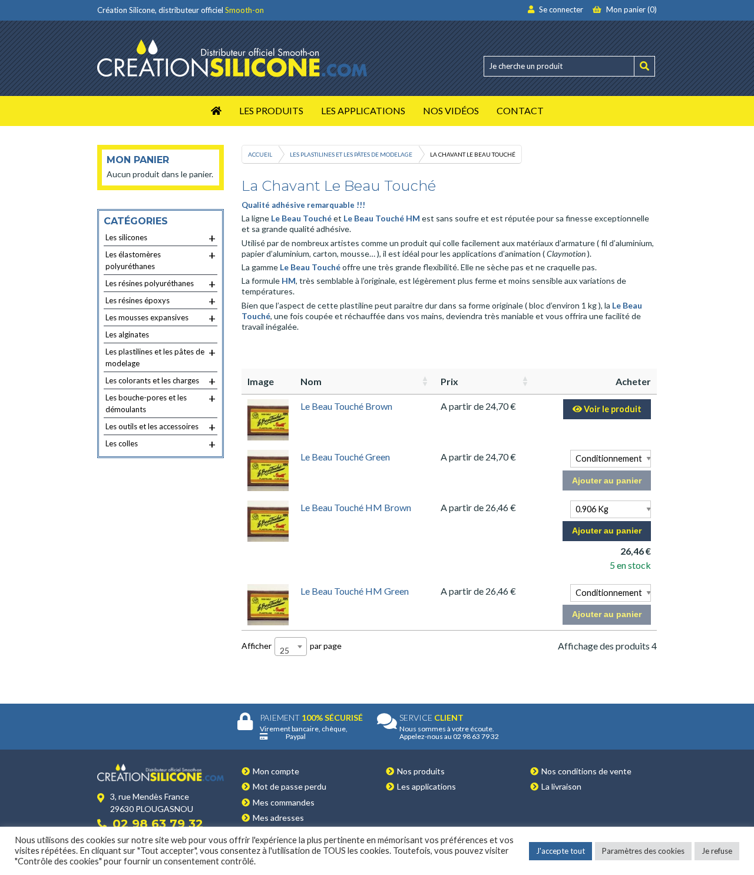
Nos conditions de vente (586, 771)
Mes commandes (284, 802)
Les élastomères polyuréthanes (160, 259)
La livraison (561, 786)
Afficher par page (292, 647)
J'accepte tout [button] (560, 851)
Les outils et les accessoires (160, 427)
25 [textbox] (284, 650)
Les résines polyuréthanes (160, 284)
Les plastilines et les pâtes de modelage (351, 154)
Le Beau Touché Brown (346, 406)
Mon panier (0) (630, 9)
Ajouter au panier (606, 480)
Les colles (160, 444)
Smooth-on (244, 10)
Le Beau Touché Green (345, 456)
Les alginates (127, 334)
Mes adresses (278, 818)
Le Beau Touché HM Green (354, 590)
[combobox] (291, 646)
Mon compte (276, 771)
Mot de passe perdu (289, 786)
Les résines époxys (160, 301)
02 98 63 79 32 (158, 824)
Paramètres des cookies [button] (643, 851)
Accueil (260, 154)
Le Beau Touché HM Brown (355, 507)
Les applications (426, 786)
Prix (449, 381)
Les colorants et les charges (160, 381)
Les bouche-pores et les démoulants (160, 402)
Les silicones (160, 238)
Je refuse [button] (717, 851)
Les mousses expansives (160, 318)
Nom (311, 381)
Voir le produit (611, 409)
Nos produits (421, 771)
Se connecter (560, 9)
